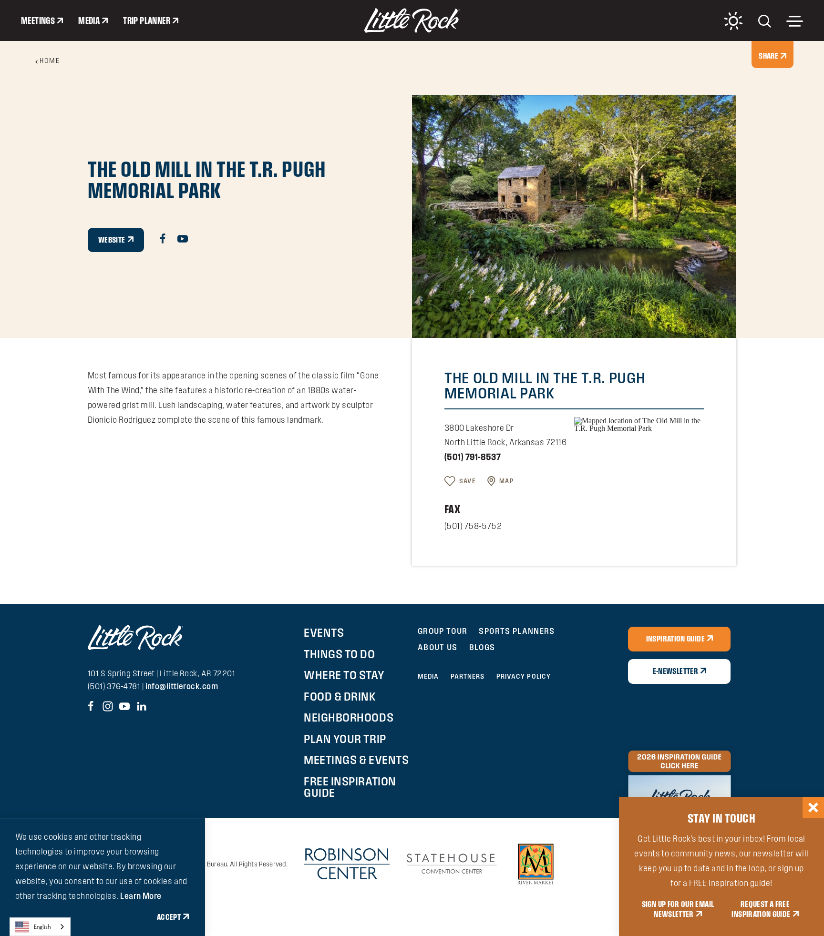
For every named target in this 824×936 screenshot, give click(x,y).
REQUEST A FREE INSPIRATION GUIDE (760, 909)
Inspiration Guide (675, 638)
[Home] (412, 20)
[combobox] (40, 926)
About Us (438, 646)
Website (111, 239)
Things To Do (339, 654)
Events (324, 632)
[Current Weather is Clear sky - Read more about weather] (733, 21)
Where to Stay (344, 675)
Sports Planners (517, 630)
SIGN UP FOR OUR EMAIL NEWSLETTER (678, 909)
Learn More (141, 895)
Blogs (482, 646)
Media (89, 20)
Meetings (38, 20)
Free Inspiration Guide (350, 786)
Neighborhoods (348, 717)
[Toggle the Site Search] (764, 20)
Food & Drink (340, 696)
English (42, 926)
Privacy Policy (523, 676)
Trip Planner (146, 20)
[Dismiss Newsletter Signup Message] (813, 807)
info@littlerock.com (181, 686)
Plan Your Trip (345, 738)
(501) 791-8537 (472, 456)
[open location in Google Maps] (639, 423)
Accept (169, 917)
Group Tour (443, 630)
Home (50, 60)
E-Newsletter (675, 671)
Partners (468, 676)
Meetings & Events (356, 759)
